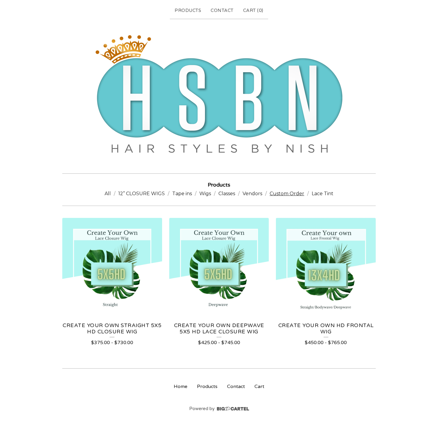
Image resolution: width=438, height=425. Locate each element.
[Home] (219, 95)
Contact (222, 10)
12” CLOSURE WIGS (141, 193)
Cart (259, 386)
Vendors (252, 193)
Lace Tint (322, 193)
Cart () (253, 10)
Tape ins (182, 193)
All (108, 193)
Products (188, 10)
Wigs (205, 193)
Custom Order (287, 193)
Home (180, 386)
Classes (226, 193)
